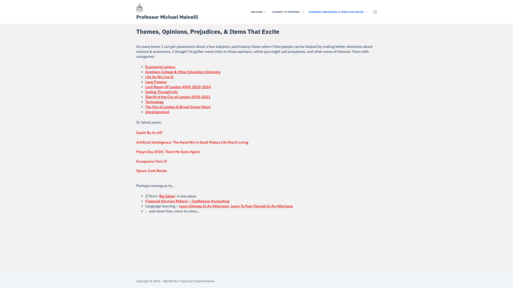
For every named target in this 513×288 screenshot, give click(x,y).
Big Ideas (167, 196)
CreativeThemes (204, 281)
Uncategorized (157, 112)
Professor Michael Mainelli (167, 17)
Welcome (257, 11)
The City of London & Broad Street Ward (178, 107)
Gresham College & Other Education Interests (182, 72)
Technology (154, 102)
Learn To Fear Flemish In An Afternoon (262, 206)
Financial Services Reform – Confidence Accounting (187, 201)
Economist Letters (160, 67)
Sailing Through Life (161, 92)
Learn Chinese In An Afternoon (204, 206)
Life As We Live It (159, 77)
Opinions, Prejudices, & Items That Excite (336, 11)
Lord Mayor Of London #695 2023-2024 (178, 87)
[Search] (375, 12)
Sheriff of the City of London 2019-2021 (177, 97)
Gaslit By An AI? (149, 132)
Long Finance (156, 82)
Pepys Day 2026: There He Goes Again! (168, 151)
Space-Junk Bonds (151, 170)
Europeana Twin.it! (151, 161)
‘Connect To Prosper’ (286, 11)
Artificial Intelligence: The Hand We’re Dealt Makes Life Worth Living (192, 142)
